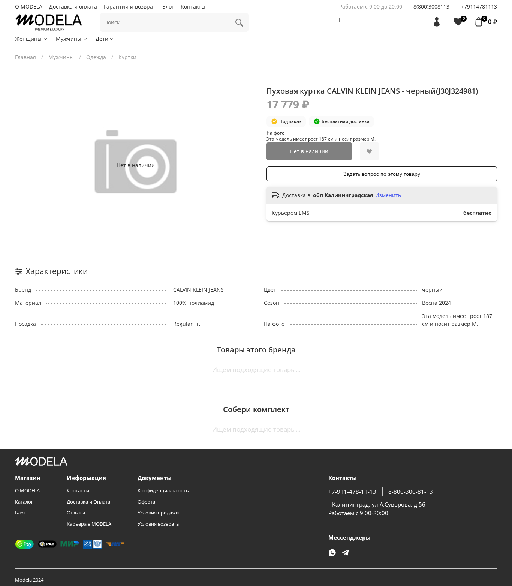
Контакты (193, 6)
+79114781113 (479, 6)
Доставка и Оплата (88, 502)
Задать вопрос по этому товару (381, 174)
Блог (168, 6)
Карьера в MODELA (89, 524)
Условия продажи (158, 513)
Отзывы (76, 513)
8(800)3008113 (431, 6)
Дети (102, 38)
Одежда (96, 57)
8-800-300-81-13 (410, 492)
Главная (25, 57)
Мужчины (68, 38)
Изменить (388, 195)
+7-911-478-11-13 (352, 492)
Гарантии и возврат (130, 6)
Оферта (146, 502)
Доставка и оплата (73, 6)
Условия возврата (158, 524)
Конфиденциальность (163, 490)
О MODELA (28, 6)
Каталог (24, 502)
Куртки (127, 57)
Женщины (28, 38)
